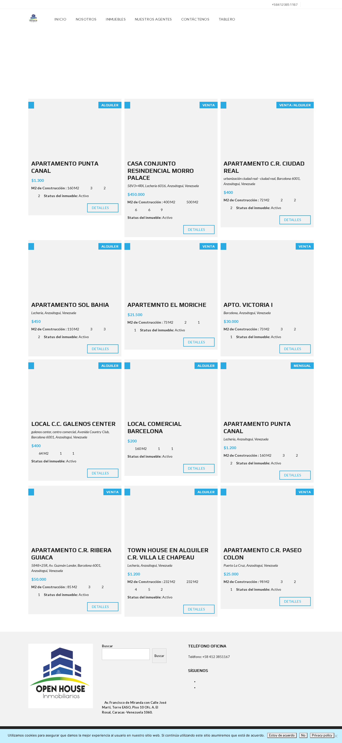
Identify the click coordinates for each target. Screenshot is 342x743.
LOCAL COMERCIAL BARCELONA (154, 427)
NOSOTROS (86, 19)
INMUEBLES (116, 19)
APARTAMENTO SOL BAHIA (70, 304)
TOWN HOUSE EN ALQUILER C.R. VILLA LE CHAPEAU (167, 554)
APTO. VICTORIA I (248, 304)
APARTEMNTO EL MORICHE (166, 304)
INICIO (60, 19)
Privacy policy (322, 735)
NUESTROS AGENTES (153, 19)
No (303, 735)
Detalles (101, 208)
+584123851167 (284, 5)
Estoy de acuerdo (282, 735)
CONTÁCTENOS (195, 19)
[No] (335, 735)
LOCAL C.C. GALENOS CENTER (73, 423)
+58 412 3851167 (216, 657)
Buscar (107, 646)
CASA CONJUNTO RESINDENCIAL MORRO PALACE (160, 170)
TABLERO (227, 19)
